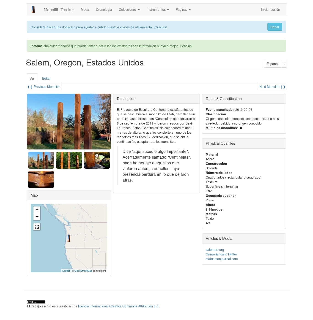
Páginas (182, 9)
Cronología (104, 9)
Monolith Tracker (59, 9)
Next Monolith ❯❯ (272, 86)
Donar (274, 26)
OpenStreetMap (83, 270)
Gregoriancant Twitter (221, 254)
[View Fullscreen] (36, 226)
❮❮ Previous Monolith (43, 86)
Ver (34, 79)
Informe (37, 45)
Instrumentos (157, 9)
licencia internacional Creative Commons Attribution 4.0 (118, 306)
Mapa (85, 9)
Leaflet (66, 270)
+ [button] (37, 210)
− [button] (37, 217)
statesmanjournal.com (222, 258)
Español (272, 63)
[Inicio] (35, 9)
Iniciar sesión (270, 9)
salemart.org (215, 249)
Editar (46, 78)
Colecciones (128, 9)
